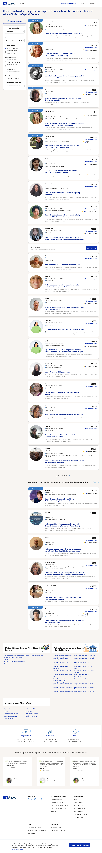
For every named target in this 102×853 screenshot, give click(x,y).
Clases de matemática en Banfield (84, 658)
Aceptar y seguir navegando (80, 845)
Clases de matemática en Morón (84, 691)
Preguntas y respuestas (58, 830)
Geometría (29, 711)
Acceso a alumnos (79, 808)
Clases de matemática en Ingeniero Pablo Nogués (60, 680)
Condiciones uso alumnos (58, 808)
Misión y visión (78, 811)
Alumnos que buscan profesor (37, 830)
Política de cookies (56, 799)
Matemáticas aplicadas (11, 714)
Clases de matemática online (34, 656)
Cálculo (6, 711)
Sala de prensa (78, 817)
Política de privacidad (57, 802)
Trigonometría (8, 718)
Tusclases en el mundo (80, 814)
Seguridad (54, 811)
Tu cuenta (92, 3)
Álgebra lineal (8, 709)
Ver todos (96, 482)
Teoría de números (31, 716)
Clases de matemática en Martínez (63, 691)
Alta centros (31, 833)
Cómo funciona (78, 802)
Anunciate (84, 3)
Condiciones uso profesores (59, 805)
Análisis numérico (31, 709)
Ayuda (76, 799)
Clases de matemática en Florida (62, 670)
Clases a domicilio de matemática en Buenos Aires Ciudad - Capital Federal (14, 657)
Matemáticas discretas (11, 716)
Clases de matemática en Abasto (62, 656)
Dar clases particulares (68, 3)
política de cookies (17, 849)
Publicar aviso (91, 248)
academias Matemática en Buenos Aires (14, 662)
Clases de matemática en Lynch (62, 687)
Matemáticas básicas (32, 714)
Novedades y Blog (56, 827)
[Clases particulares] (9, 5)
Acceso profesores (79, 805)
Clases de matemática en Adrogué (84, 656)
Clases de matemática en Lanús (83, 679)
